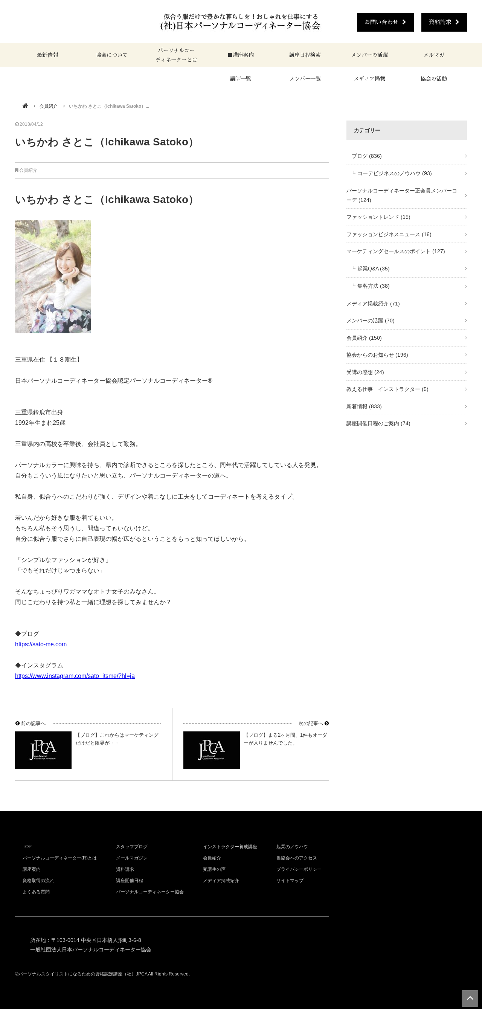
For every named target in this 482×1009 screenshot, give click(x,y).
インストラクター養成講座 (230, 846)
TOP (27, 846)
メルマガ (433, 55)
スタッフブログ (132, 846)
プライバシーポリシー (299, 869)
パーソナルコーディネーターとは (176, 55)
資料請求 (440, 22)
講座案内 (32, 869)
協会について (112, 55)
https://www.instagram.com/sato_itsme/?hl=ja (75, 676)
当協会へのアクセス (296, 858)
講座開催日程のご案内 (378, 423)
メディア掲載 (369, 78)
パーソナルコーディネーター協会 (150, 892)
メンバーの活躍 (369, 55)
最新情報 (47, 55)
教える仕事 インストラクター (387, 389)
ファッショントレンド (378, 217)
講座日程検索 (305, 55)
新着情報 (364, 406)
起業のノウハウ (292, 846)
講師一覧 (240, 78)
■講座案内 (240, 55)
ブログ (364, 156)
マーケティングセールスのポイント (395, 251)
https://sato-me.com (41, 644)
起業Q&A (373, 269)
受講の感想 (365, 372)
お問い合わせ (381, 22)
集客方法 (373, 286)
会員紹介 (49, 106)
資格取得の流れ (38, 880)
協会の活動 (434, 78)
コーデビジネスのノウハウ (394, 173)
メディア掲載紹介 (373, 304)
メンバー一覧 (305, 78)
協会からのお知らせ (377, 355)
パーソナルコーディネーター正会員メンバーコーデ (401, 195)
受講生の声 (214, 869)
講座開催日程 (129, 880)
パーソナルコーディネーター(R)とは (60, 858)
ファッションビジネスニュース (389, 234)
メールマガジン (132, 858)
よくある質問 (36, 892)
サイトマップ (290, 880)
